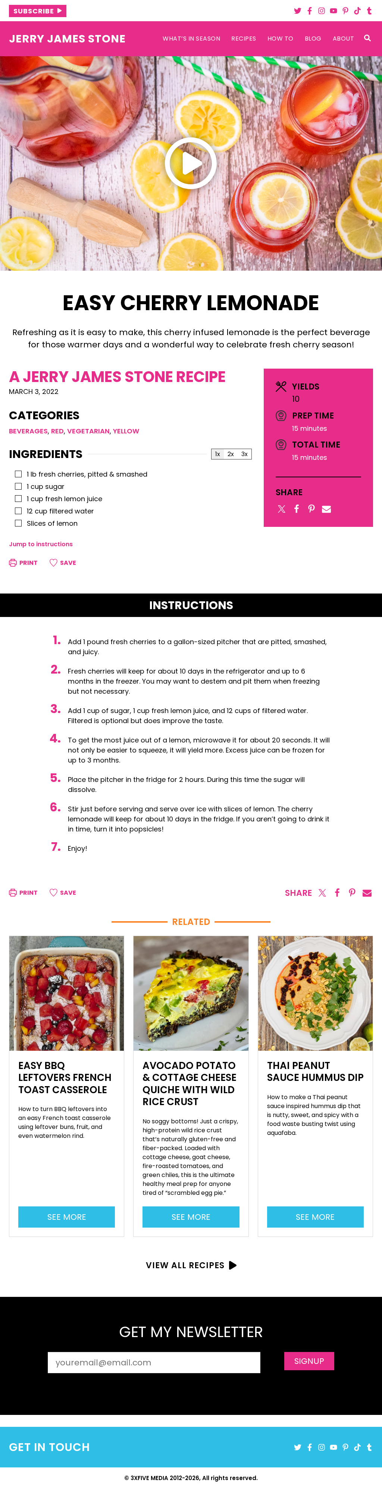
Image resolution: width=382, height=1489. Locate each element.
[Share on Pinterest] (311, 509)
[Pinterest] (345, 11)
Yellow (126, 431)
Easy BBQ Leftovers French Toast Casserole (65, 1078)
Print (28, 563)
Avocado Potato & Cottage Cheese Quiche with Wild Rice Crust (190, 1084)
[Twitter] (297, 11)
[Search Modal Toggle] (367, 39)
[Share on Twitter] (282, 509)
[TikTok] (357, 11)
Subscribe (33, 11)
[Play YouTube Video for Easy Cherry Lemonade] (191, 163)
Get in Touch (49, 1447)
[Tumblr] (369, 11)
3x (244, 454)
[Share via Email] (326, 509)
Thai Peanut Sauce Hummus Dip (315, 1072)
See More (69, 1219)
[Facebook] (309, 11)
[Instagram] (321, 11)
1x (217, 454)
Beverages (28, 431)
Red (57, 431)
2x (231, 454)
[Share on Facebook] (297, 509)
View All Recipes (185, 1265)
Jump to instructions (41, 544)
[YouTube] (333, 11)
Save (67, 563)
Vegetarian (88, 431)
